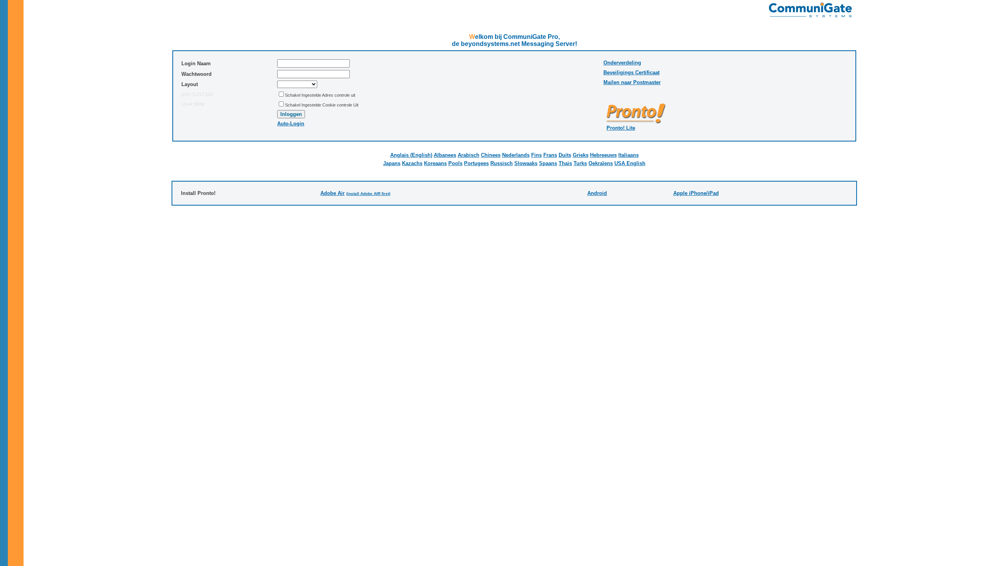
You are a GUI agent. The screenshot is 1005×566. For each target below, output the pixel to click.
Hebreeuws (603, 155)
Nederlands (516, 155)
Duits (565, 155)
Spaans (548, 163)
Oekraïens (600, 163)
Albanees (445, 155)
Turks (580, 163)
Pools (455, 163)
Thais (565, 163)
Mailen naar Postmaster (632, 82)
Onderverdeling (622, 63)
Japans (391, 163)
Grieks (580, 155)
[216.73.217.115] (197, 94)
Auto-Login (290, 124)
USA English (629, 163)
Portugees (476, 163)
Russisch (501, 163)
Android (597, 193)
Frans (550, 155)
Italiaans (628, 155)
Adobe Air (332, 193)
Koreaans (435, 163)
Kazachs (412, 163)
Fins (536, 155)
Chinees (491, 155)
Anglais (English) (411, 155)
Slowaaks (525, 163)
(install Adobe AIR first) (368, 193)
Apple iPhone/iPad (696, 193)
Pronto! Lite (621, 128)
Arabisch (468, 155)
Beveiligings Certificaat (631, 72)
